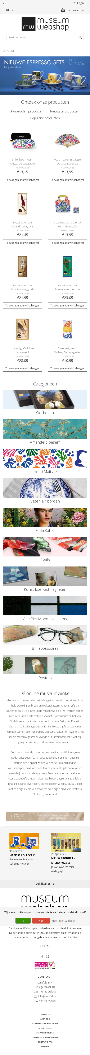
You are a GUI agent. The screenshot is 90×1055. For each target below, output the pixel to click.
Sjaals (45, 559)
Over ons (45, 1019)
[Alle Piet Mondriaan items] (45, 605)
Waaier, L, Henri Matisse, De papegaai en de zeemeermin (67, 163)
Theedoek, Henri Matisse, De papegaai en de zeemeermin (67, 352)
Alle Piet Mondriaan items (45, 618)
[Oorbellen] (45, 399)
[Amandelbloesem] (45, 429)
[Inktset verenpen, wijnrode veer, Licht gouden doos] (22, 203)
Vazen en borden (45, 501)
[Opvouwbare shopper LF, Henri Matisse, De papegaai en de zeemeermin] (67, 203)
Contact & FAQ (45, 1042)
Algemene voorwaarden (45, 1023)
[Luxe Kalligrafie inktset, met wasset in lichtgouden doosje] (22, 329)
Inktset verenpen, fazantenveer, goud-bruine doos (22, 289)
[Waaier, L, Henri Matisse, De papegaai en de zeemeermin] (67, 140)
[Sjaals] (45, 546)
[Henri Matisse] (45, 458)
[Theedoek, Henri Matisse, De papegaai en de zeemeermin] (67, 329)
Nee (41, 920)
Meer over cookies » (64, 920)
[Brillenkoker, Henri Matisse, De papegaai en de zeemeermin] (22, 140)
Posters (45, 677)
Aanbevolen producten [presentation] (26, 111)
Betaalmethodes (45, 1032)
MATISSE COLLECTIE (22, 855)
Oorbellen (45, 412)
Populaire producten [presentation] (45, 118)
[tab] (26, 111)
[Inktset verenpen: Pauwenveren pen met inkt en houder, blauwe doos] (67, 266)
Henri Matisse (45, 471)
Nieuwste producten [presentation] (65, 111)
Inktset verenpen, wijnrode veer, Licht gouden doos (23, 226)
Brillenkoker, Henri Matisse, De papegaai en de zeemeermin (22, 163)
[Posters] (45, 664)
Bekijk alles (43, 883)
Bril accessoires (45, 648)
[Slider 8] (45, 75)
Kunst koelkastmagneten (45, 589)
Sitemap (45, 1046)
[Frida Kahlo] (45, 517)
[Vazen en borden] (45, 488)
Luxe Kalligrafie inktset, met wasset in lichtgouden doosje (22, 352)
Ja (23, 920)
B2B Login (78, 3)
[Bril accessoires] (45, 635)
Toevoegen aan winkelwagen (22, 180)
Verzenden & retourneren (45, 1037)
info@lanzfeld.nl (47, 996)
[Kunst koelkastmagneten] (45, 576)
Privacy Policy (45, 1028)
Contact (45, 976)
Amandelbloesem (45, 442)
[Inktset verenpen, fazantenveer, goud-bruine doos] (22, 266)
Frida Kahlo (45, 530)
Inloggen (45, 1014)
